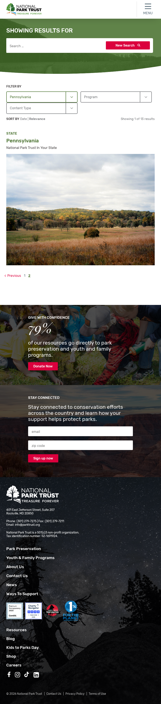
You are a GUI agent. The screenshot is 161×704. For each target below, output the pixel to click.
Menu (148, 13)
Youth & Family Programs (30, 557)
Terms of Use (97, 694)
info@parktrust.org (27, 525)
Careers (13, 665)
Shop (11, 656)
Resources (16, 630)
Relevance (37, 119)
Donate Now (43, 366)
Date (24, 119)
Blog (10, 638)
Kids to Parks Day (22, 647)
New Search (125, 45)
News (11, 584)
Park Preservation (23, 548)
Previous (14, 276)
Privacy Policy (74, 694)
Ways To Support (22, 593)
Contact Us (17, 575)
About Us (15, 566)
